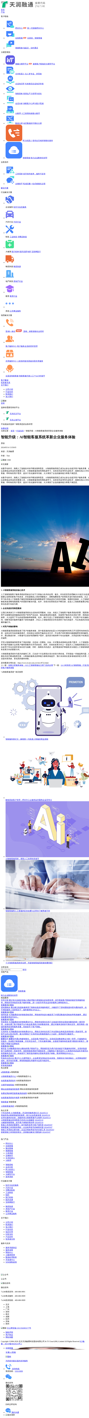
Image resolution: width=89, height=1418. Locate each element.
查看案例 (4, 1005)
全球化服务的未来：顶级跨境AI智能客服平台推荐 (21, 1118)
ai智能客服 (5, 1072)
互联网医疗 (36, 252)
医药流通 (23, 252)
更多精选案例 (6, 1065)
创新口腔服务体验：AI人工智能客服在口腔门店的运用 (30, 665)
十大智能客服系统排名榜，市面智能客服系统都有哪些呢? (29, 963)
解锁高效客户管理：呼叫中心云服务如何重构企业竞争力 (29, 800)
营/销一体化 (10, 331)
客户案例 (4, 380)
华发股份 (4, 1022)
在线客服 (19, 38)
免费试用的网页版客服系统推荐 (14, 1093)
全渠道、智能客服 (34, 38)
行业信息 (9, 392)
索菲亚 (3, 1048)
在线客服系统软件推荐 (10, 1098)
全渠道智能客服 (12, 376)
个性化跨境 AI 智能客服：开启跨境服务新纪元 (20, 1113)
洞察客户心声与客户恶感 (33, 103)
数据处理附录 (11, 1257)
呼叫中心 (19, 28)
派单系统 (9, 1177)
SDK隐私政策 (11, 1262)
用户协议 (9, 1335)
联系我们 (9, 394)
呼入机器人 (27, 141)
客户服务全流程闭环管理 (27, 346)
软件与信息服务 (19, 207)
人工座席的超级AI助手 (30, 113)
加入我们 (9, 397)
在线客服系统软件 (8, 1081)
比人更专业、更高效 (33, 74)
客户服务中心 (11, 346)
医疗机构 (15, 252)
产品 (3, 12)
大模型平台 (10, 1174)
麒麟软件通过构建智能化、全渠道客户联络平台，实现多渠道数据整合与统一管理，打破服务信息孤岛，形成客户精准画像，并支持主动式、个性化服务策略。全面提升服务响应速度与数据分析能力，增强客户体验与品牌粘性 (44, 1041)
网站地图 (9, 1337)
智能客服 (26, 158)
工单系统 (19, 174)
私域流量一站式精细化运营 (34, 184)
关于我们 (4, 385)
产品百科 (9, 1237)
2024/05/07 (48, 1125)
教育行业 (13, 296)
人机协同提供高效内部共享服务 (30, 361)
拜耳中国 (4, 1000)
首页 (3, 10)
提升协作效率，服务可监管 (34, 174)
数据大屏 (19, 123)
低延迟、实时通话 (30, 48)
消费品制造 (22, 237)
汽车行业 (17, 222)
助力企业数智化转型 (39, 158)
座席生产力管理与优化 (32, 94)
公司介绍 (9, 389)
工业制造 (13, 237)
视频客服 (19, 48)
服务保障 (9, 1250)
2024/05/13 (44, 1113)
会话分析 (19, 103)
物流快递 (17, 266)
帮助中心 (9, 1252)
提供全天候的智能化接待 (42, 141)
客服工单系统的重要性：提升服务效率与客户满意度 (22, 1125)
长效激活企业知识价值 (34, 84)
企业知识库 (20, 84)
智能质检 (19, 94)
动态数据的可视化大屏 (32, 123)
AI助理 (18, 113)
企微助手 (19, 184)
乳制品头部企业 (7, 1058)
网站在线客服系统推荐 (10, 1089)
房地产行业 (18, 281)
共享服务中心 (11, 361)
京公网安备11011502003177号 (19, 1328)
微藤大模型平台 (21, 64)
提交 (25, 970)
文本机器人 (20, 74)
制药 (29, 252)
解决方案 (4, 188)
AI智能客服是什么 (8, 1076)
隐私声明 (9, 1332)
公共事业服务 (15, 311)
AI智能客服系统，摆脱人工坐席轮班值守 (22, 859)
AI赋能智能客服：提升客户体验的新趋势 (17, 1122)
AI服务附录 (10, 1255)
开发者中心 (10, 1260)
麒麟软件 (4, 1039)
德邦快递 (4, 1015)
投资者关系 (5, 383)
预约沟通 (15, 1412)
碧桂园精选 (5, 1007)
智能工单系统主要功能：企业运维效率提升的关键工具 (23, 1130)
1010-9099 (19, 1371)
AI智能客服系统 (7, 1106)
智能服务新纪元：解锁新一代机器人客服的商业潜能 (27, 739)
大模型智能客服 (7, 1085)
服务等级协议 (11, 1248)
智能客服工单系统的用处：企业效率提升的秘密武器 (22, 1127)
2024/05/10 (46, 1115)
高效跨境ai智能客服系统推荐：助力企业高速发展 (21, 1115)
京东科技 (4, 1032)
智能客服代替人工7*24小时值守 (32, 376)
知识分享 (9, 1232)
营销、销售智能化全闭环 (33, 331)
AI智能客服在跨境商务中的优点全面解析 (17, 1120)
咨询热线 (15, 1369)
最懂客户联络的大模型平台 (44, 64)
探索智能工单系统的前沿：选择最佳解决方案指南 (21, 1132)
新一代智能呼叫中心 (35, 28)
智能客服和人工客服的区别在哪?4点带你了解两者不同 (28, 911)
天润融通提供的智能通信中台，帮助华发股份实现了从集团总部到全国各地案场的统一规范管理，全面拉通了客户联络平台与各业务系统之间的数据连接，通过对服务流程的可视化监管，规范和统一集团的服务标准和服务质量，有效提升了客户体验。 (44, 1024)
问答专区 (9, 1234)
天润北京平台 (15, 414)
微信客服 (9, 1148)
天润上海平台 (15, 420)
